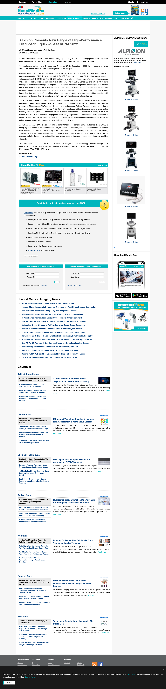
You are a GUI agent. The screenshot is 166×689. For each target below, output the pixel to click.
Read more (57, 433)
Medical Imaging (74, 18)
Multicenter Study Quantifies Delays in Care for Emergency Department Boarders (33, 501)
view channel (104, 375)
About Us (20, 663)
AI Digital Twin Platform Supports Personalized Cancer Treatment (31, 385)
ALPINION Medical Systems (30, 156)
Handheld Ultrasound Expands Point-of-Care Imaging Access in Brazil (34, 603)
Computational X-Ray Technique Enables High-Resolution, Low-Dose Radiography (57, 335)
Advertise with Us (98, 13)
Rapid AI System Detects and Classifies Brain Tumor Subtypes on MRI (52, 328)
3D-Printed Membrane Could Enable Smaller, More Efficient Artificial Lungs (33, 428)
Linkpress (66, 2)
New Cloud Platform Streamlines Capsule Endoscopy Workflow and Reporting (32, 560)
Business (108, 18)
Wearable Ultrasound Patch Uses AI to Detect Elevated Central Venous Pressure (33, 434)
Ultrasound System (131, 99)
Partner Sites (37, 2)
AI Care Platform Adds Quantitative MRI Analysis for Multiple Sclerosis (34, 644)
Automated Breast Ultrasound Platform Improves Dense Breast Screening (53, 325)
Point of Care (97, 18)
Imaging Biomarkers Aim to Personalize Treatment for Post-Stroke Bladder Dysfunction (59, 307)
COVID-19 (67, 663)
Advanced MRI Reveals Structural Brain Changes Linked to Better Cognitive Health (57, 339)
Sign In (131, 2)
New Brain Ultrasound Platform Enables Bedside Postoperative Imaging (34, 597)
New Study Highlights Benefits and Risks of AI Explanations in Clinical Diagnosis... (32, 398)
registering (64, 203)
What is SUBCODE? (75, 285)
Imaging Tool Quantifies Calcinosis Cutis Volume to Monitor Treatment (32, 541)
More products (118, 248)
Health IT (86, 18)
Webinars (125, 18)
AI (24, 18)
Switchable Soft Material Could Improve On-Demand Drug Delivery (34, 441)
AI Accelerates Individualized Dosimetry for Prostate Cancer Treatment (52, 317)
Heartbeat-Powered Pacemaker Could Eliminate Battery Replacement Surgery (34, 466)
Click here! (44, 285)
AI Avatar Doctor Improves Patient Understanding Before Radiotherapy (33, 520)
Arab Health (80, 665)
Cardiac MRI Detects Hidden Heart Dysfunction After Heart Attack (49, 357)
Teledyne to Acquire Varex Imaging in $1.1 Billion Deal (33, 622)
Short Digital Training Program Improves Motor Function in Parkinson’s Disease (34, 553)
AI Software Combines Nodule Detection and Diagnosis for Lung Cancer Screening (34, 637)
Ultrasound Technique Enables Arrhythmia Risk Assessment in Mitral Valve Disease (33, 421)
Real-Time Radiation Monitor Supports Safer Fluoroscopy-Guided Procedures (33, 508)
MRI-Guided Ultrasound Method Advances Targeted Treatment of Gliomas (53, 314)
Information (52, 2)
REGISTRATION (34, 250)
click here (131, 674)
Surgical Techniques (46, 18)
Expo (19, 18)
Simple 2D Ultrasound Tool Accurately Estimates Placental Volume (50, 350)
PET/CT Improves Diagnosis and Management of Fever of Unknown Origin (53, 332)
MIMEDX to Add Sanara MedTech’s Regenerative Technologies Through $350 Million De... (33, 629)
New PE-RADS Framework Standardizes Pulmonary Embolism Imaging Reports (55, 343)
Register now (28, 212)
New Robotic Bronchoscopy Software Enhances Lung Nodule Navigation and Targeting (34, 481)
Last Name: (75, 277)
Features (22, 2)
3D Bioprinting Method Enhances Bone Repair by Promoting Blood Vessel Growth (34, 473)
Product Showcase (54, 665)
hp (75, 1)
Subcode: (76, 273)
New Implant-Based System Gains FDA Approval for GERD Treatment (33, 460)
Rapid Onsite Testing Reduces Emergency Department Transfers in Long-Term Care (32, 590)
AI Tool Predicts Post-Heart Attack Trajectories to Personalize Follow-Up (33, 379)
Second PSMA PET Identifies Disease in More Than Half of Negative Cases (53, 353)
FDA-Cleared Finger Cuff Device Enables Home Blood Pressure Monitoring (34, 514)
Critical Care (31, 18)
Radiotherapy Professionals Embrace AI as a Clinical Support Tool (50, 346)
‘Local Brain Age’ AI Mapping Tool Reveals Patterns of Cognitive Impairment (54, 321)
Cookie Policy (30, 677)
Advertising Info (22, 665)
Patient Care (61, 18)
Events (116, 18)
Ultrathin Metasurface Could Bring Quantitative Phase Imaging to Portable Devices (34, 582)
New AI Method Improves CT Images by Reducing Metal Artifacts (49, 310)
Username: (30, 273)
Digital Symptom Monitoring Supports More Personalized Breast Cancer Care (33, 547)
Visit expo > (102, 165)
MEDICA (79, 663)
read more (137, 62)
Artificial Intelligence (29, 374)
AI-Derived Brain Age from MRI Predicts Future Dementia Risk (48, 303)
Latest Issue (120, 13)
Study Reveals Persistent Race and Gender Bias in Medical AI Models (32, 391)
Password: (30, 277)
